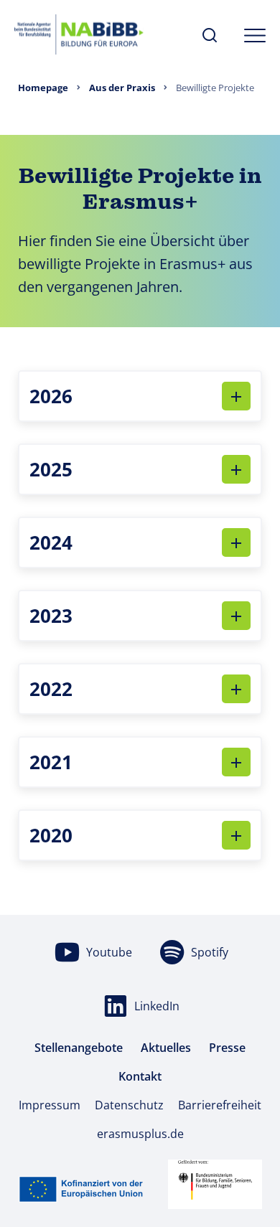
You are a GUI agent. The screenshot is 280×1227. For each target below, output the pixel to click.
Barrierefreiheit (219, 1105)
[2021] (236, 762)
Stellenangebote (78, 1048)
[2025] (236, 469)
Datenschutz (129, 1105)
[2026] (236, 396)
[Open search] (210, 36)
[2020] (236, 835)
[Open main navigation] (255, 35)
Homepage (43, 87)
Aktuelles (166, 1048)
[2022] (236, 688)
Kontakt (140, 1076)
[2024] (236, 542)
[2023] (236, 615)
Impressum (49, 1105)
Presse (227, 1048)
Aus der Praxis (122, 87)
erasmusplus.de (140, 1134)
